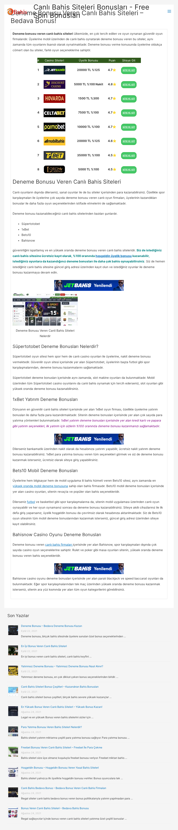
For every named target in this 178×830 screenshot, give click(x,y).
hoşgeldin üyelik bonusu (114, 256)
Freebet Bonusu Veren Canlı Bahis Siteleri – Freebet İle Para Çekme (61, 747)
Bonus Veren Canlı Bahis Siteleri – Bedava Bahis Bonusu (55, 808)
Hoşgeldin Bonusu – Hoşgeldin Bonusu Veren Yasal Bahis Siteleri (60, 767)
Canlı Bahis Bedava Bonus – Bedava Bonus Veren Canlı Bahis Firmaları (63, 788)
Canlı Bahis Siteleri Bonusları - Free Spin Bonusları (91, 11)
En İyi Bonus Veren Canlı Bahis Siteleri (44, 646)
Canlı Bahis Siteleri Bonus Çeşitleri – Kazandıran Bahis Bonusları (60, 686)
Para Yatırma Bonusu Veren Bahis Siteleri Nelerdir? (51, 727)
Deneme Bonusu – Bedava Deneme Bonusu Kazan (51, 625)
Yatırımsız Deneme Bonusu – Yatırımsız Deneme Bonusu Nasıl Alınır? (62, 666)
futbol (31, 502)
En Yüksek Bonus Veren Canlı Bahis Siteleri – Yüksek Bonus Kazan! (61, 706)
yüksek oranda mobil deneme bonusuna (40, 486)
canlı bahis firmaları (59, 544)
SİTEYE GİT (129, 70)
